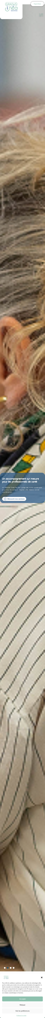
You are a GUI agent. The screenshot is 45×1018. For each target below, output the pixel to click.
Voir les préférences (22, 1011)
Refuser (22, 1005)
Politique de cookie (21, 1015)
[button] (42, 977)
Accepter (22, 999)
